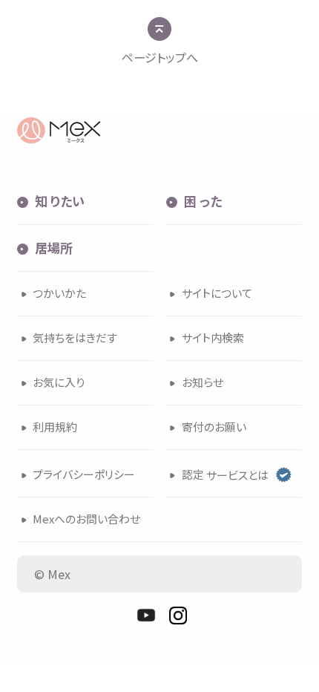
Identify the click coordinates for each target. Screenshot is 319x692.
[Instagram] (178, 615)
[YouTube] (146, 615)
